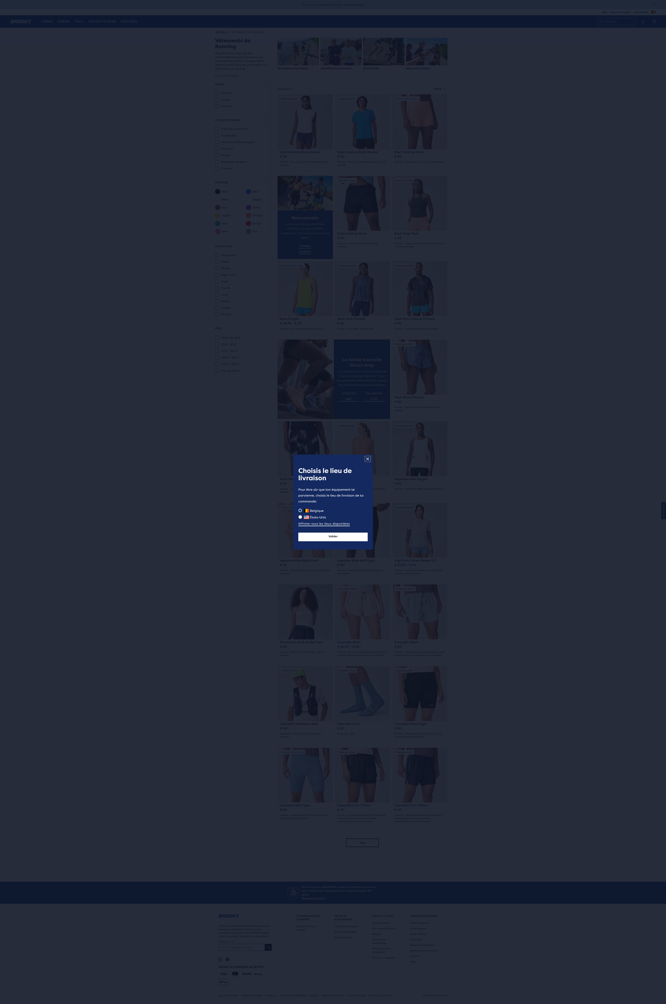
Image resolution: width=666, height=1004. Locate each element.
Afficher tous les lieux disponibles (324, 523)
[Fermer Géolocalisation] (367, 459)
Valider (333, 536)
